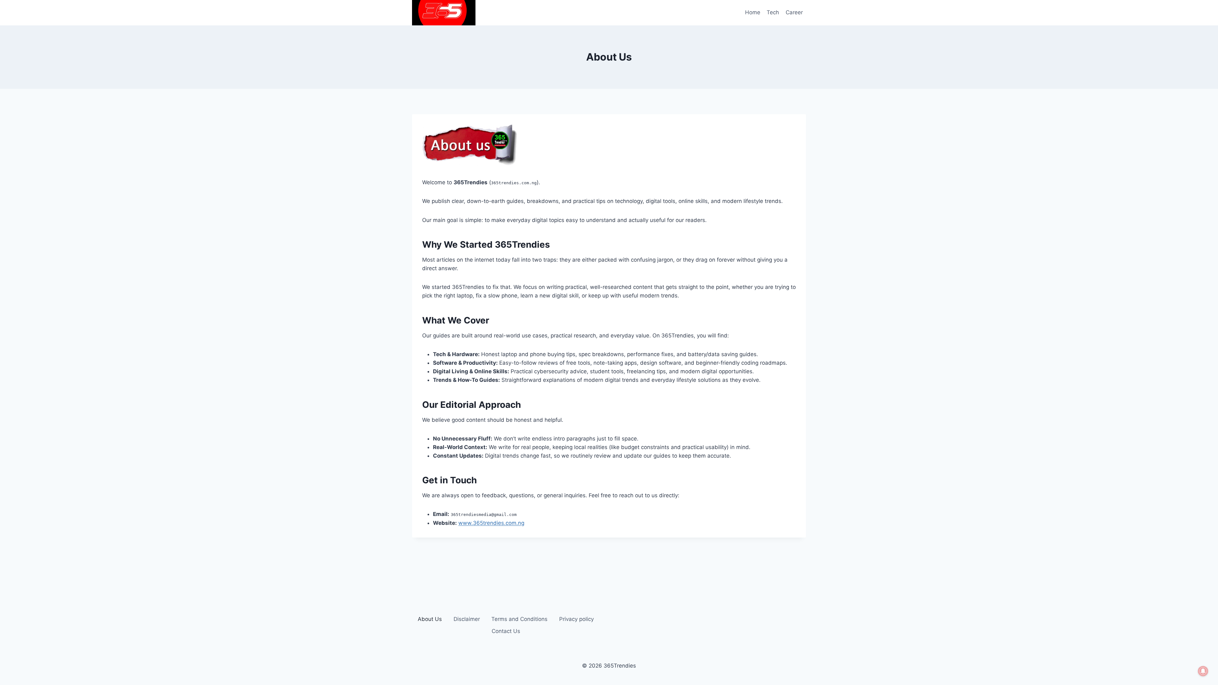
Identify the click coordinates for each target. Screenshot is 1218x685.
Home (752, 12)
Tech (773, 12)
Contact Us (506, 631)
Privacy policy (576, 619)
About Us (430, 619)
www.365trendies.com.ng (491, 523)
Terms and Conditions (519, 619)
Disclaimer (467, 619)
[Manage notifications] (1203, 671)
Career (794, 12)
